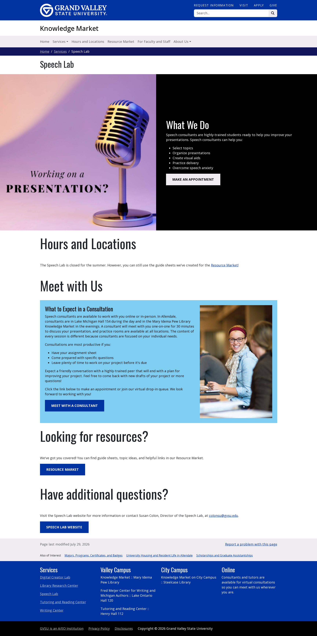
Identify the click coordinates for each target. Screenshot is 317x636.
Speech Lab (49, 594)
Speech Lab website (64, 527)
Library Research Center (59, 585)
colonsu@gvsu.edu (223, 515)
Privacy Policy (99, 628)
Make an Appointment (193, 179)
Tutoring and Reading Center (63, 602)
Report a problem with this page (251, 544)
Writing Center (51, 610)
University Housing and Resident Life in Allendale (159, 555)
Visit (244, 5)
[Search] (273, 13)
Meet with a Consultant (74, 405)
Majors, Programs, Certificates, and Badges (94, 555)
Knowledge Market (69, 28)
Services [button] (59, 41)
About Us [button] (181, 41)
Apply (259, 5)
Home (44, 41)
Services (60, 51)
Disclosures (124, 628)
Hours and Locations (88, 41)
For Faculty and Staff (154, 41)
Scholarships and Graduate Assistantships (224, 555)
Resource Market (121, 41)
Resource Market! (224, 265)
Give (273, 5)
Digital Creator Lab (55, 577)
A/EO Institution (61, 628)
